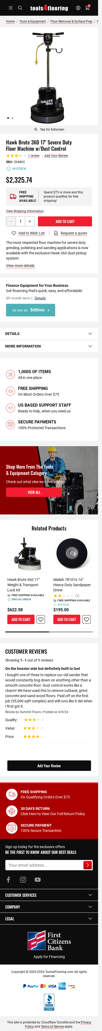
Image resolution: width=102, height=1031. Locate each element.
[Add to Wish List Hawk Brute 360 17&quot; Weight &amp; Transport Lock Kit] (41, 619)
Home (10, 21)
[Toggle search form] (20, 8)
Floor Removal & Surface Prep (71, 21)
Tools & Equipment (32, 21)
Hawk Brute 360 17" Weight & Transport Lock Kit (23, 585)
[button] (49, 895)
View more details (20, 266)
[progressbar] (49, 631)
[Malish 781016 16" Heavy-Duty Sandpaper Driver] (72, 555)
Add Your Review (56, 156)
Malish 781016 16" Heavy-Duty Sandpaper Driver (72, 585)
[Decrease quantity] (11, 221)
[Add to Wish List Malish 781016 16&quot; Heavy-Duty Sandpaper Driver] (86, 619)
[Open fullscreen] (49, 76)
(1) (77, 596)
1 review (33, 156)
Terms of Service (52, 1026)
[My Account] (78, 8)
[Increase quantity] (30, 221)
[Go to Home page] (49, 8)
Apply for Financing (49, 957)
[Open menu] (10, 8)
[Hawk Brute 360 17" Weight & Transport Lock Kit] (26, 555)
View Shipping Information (25, 211)
